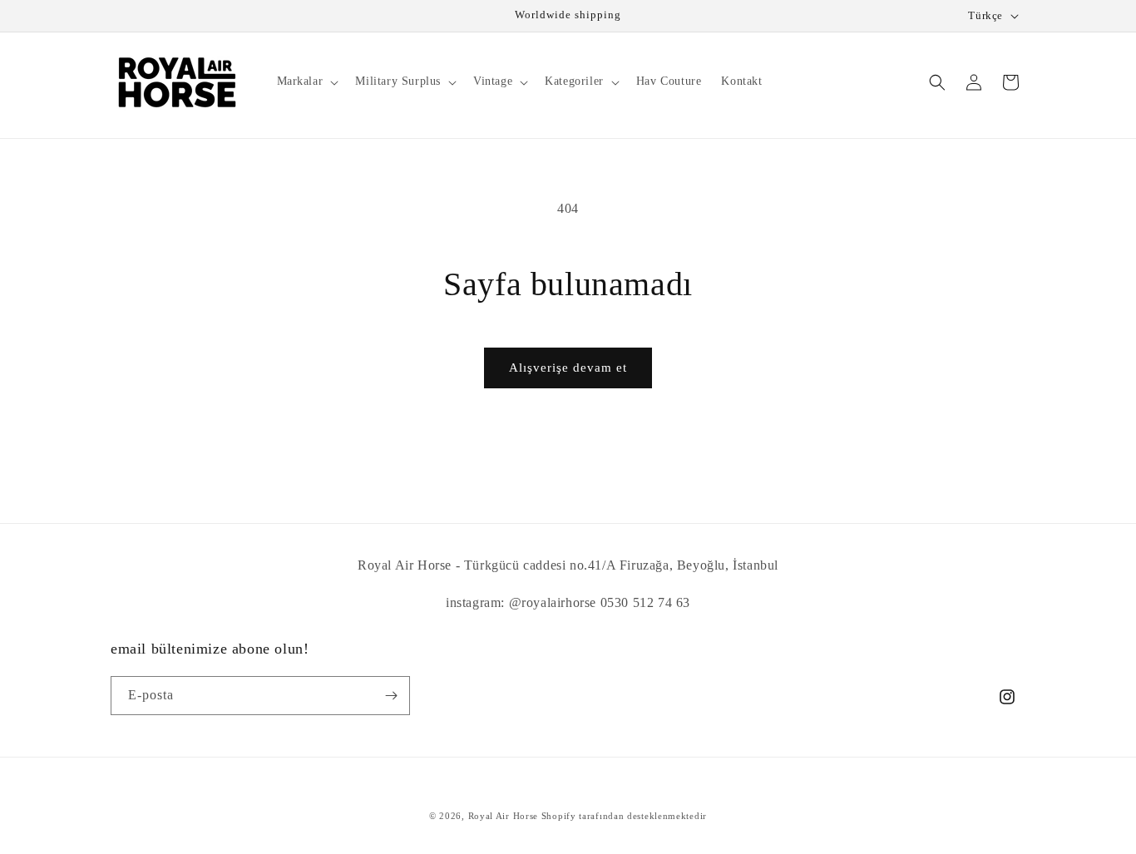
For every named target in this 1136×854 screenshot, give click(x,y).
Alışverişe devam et (568, 367)
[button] (306, 81)
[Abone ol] (391, 695)
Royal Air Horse (503, 816)
